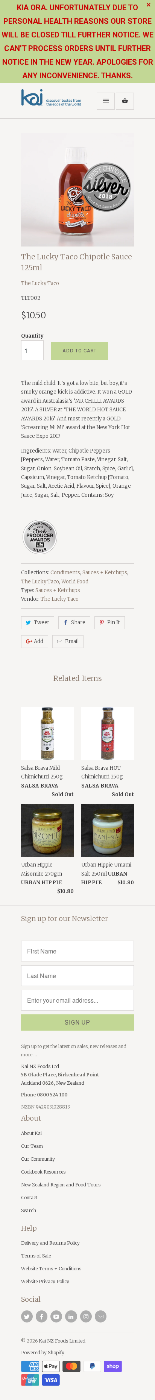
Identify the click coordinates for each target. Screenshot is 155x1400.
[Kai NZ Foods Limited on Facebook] (41, 1316)
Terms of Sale (36, 1256)
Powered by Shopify (42, 1352)
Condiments (65, 572)
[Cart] (125, 101)
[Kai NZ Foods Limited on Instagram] (86, 1316)
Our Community (38, 1159)
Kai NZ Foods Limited (62, 1341)
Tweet (41, 622)
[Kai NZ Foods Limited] (51, 103)
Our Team (32, 1146)
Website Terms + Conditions (51, 1268)
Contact (29, 1197)
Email (72, 641)
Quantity (32, 336)
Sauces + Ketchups (104, 572)
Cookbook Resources (43, 1172)
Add (38, 641)
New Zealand (70, 1083)
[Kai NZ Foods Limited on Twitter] (27, 1316)
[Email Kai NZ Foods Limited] (100, 1316)
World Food (74, 581)
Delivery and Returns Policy (50, 1243)
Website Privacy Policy (45, 1281)
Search (28, 1210)
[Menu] (106, 101)
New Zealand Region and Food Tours (60, 1185)
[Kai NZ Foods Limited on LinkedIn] (71, 1316)
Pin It (113, 622)
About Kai (31, 1133)
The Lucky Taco (40, 283)
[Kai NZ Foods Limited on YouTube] (56, 1316)
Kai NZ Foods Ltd (40, 1066)
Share (78, 622)
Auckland (31, 1083)
